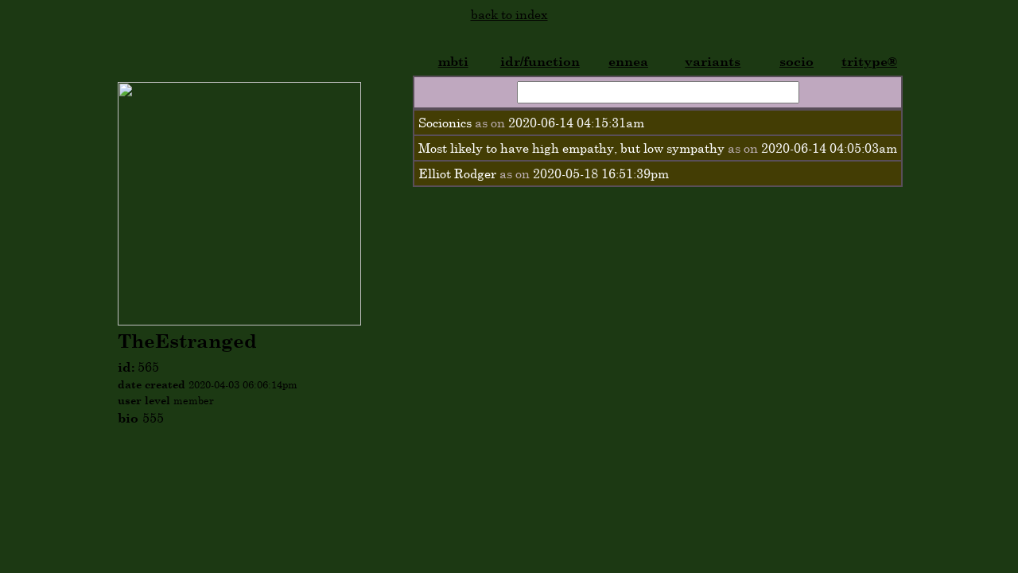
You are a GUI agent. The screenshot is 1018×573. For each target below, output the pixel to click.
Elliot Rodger (457, 173)
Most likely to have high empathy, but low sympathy (571, 148)
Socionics (445, 123)
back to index (509, 14)
